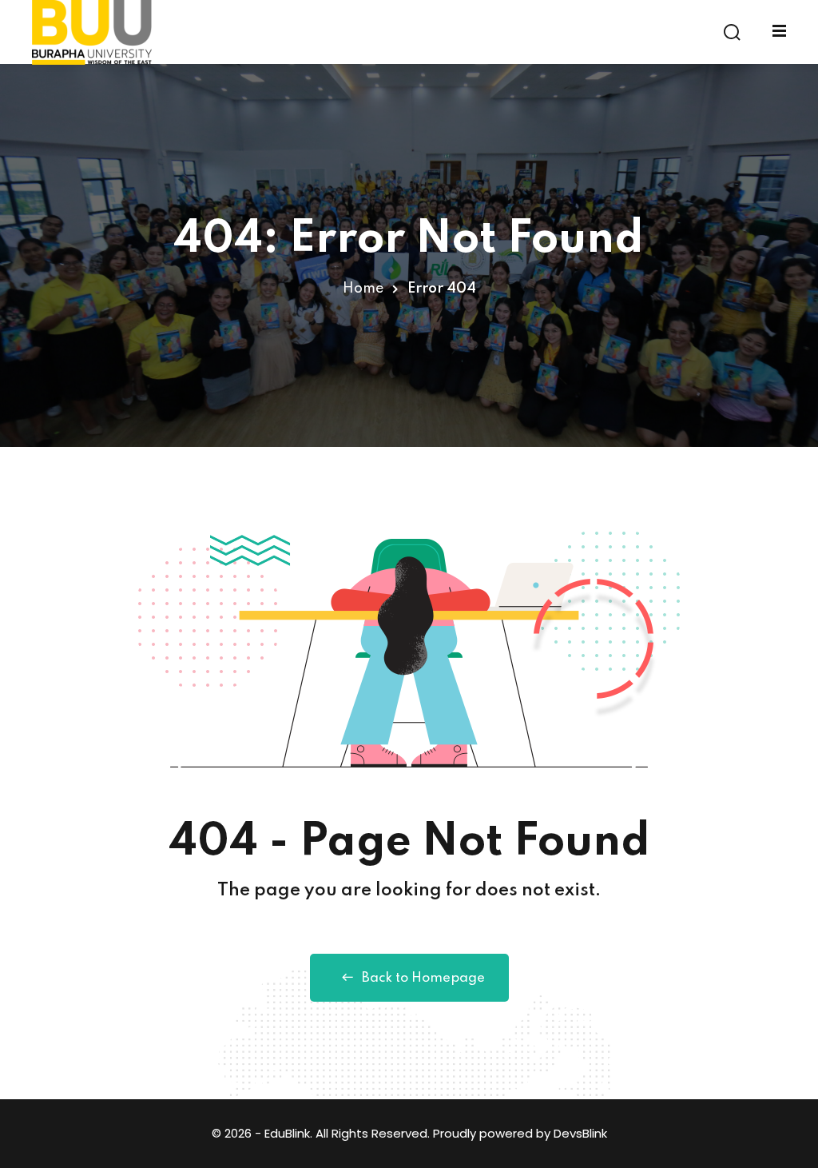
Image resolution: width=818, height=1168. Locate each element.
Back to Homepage (423, 978)
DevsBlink (580, 1133)
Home (363, 288)
